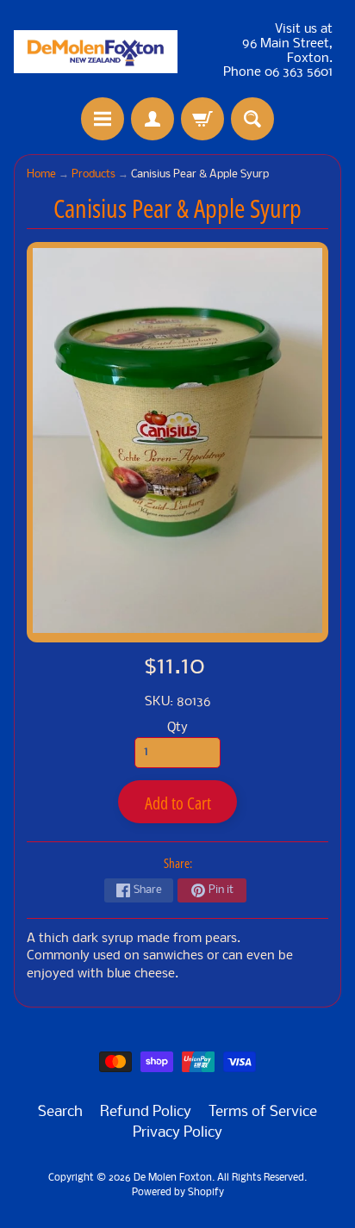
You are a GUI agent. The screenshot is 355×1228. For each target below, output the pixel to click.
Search (60, 1112)
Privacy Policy (177, 1133)
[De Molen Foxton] (96, 51)
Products (93, 174)
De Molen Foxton (173, 1178)
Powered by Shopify (178, 1193)
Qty (177, 728)
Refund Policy (145, 1112)
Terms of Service (263, 1112)
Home (41, 174)
